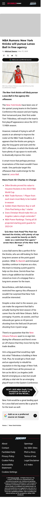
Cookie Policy (8, 460)
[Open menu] (3, 3)
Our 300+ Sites (30, 448)
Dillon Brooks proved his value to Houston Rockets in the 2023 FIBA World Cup (20, 188)
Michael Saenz (11, 51)
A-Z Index (28, 464)
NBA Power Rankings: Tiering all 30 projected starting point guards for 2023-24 (21, 223)
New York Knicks (13, 105)
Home (4, 425)
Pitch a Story (30, 452)
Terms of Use (30, 456)
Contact (5, 448)
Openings (28, 443)
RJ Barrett (20, 261)
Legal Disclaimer (31, 460)
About (4, 443)
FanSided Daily (8, 452)
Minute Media (15, 478)
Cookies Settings (9, 472)
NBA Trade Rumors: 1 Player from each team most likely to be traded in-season (20, 199)
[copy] (16, 55)
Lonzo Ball (14, 174)
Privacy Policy (8, 456)
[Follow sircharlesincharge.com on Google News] (35, 415)
